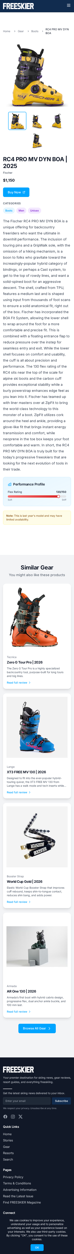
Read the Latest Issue (18, 1196)
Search (8, 1159)
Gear (21, 31)
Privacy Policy (13, 1177)
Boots (34, 31)
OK (37, 1247)
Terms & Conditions (17, 1183)
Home (6, 31)
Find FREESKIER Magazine (22, 1202)
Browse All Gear (34, 1028)
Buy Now (14, 192)
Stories (8, 1140)
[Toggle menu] (68, 5)
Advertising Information (19, 1190)
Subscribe (61, 1100)
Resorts (8, 1153)
